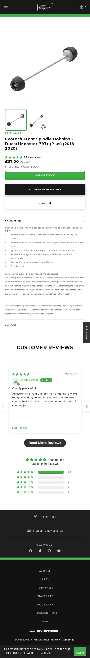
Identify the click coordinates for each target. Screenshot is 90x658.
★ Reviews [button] (86, 332)
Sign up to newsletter (48, 530)
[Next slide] (86, 406)
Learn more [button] (46, 653)
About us (44, 570)
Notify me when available (45, 189)
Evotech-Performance (36, 639)
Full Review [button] (19, 427)
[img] (21, 374)
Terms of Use (45, 587)
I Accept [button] (80, 651)
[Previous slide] (3, 406)
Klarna (45, 621)
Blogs (45, 579)
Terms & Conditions (45, 613)
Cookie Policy (45, 604)
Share (43, 203)
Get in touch (48, 517)
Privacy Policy (45, 596)
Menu (6, 7)
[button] (14, 157)
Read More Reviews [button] (45, 443)
